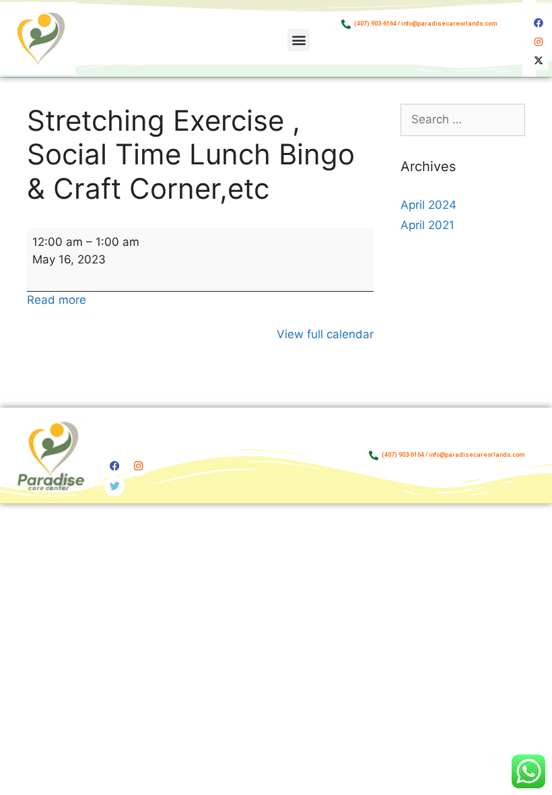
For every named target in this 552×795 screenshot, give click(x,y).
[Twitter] (114, 486)
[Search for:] (463, 119)
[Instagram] (538, 41)
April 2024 (428, 205)
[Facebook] (538, 22)
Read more (56, 300)
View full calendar (325, 334)
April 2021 (427, 225)
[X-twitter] (538, 60)
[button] (298, 40)
